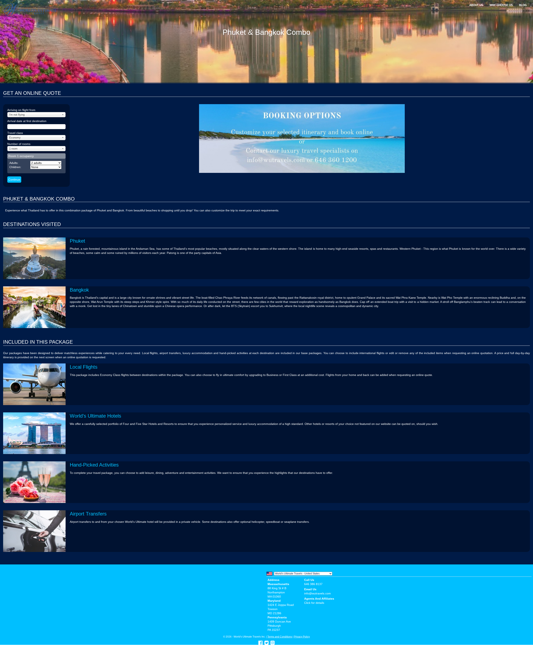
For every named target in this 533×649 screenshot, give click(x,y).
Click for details (314, 602)
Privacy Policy (302, 636)
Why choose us (501, 5)
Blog (523, 5)
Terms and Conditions (279, 636)
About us (476, 5)
